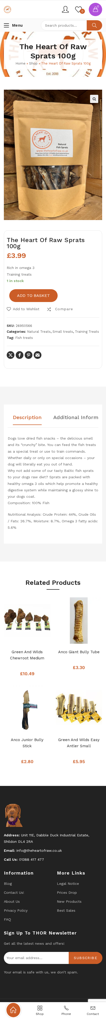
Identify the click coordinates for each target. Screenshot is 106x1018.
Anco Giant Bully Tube (79, 652)
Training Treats (87, 332)
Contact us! (14, 892)
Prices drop (67, 892)
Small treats (62, 332)
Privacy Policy (16, 910)
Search (94, 25)
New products (69, 901)
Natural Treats (39, 332)
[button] (94, 99)
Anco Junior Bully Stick (27, 742)
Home (20, 63)
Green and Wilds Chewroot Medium (27, 655)
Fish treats (24, 338)
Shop (33, 63)
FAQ (7, 919)
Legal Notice (68, 883)
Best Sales (66, 910)
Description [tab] (27, 417)
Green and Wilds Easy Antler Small (79, 742)
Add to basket (33, 295)
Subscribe (85, 958)
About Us (12, 901)
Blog (8, 883)
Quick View (35, 638)
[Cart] (95, 9)
